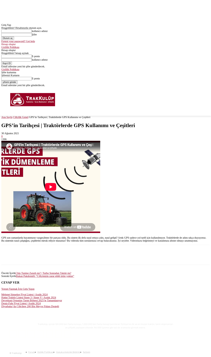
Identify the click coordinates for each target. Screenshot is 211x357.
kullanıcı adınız (40, 31)
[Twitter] (203, 89)
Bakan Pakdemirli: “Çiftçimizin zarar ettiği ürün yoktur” (45, 276)
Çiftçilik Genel (20, 117)
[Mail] (40, 333)
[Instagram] (199, 89)
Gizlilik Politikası (10, 47)
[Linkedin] (30, 257)
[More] (78, 257)
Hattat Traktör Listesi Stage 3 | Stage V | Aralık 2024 (28, 297)
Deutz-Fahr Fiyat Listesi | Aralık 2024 (21, 303)
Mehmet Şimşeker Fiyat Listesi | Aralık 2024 (24, 294)
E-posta (36, 56)
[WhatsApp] (54, 257)
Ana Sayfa (6, 117)
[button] (206, 112)
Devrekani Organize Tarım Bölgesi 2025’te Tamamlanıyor (31, 300)
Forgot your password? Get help (18, 41)
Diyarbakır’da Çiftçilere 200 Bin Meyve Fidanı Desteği (30, 306)
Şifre (34, 34)
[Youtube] (208, 89)
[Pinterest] (42, 257)
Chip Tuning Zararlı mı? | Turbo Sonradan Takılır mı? (43, 273)
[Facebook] (194, 89)
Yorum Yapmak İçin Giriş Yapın (17, 289)
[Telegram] (66, 257)
